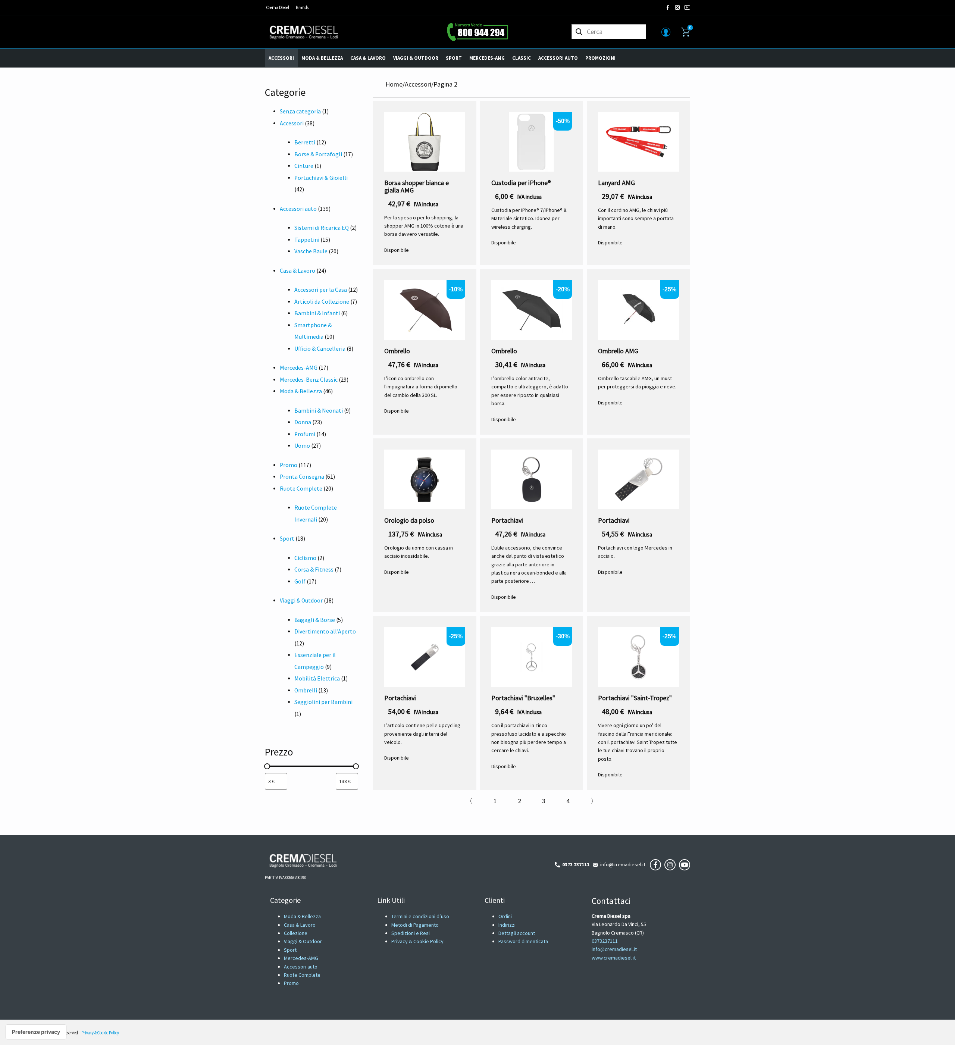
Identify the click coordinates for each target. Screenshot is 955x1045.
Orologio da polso (409, 520)
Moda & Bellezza (322, 58)
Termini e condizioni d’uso (420, 916)
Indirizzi (507, 925)
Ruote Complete (302, 975)
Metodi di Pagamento (415, 925)
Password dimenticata (523, 941)
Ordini (505, 916)
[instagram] (677, 7)
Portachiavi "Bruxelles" (523, 698)
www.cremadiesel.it (614, 957)
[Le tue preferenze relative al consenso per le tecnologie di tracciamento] (36, 1032)
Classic (521, 58)
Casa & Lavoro (368, 58)
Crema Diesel (277, 7)
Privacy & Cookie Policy (417, 941)
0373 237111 (574, 864)
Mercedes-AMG (487, 58)
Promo (291, 983)
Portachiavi (507, 520)
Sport (454, 58)
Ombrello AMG (618, 351)
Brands (302, 7)
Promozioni (600, 58)
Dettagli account (516, 933)
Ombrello (397, 351)
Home (394, 84)
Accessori (281, 58)
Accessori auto (558, 58)
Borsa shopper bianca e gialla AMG (416, 186)
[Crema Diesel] (304, 32)
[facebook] (668, 7)
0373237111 (605, 941)
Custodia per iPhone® (521, 182)
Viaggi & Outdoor (415, 58)
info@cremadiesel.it (621, 864)
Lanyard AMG (616, 182)
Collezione (295, 933)
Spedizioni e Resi (410, 933)
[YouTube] (687, 7)
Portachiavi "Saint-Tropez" (635, 698)
